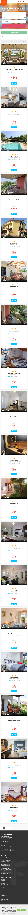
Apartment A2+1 (14, 503)
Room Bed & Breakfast (14, 633)
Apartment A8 (14, 807)
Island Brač (3, 883)
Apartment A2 (14, 677)
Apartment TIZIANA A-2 (14, 416)
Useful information (4, 899)
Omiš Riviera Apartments (5, 868)
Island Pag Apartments (5, 861)
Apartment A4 (14, 113)
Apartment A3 (14, 286)
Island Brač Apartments (5, 866)
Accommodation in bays (5, 842)
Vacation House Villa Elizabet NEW (14, 69)
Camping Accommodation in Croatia (7, 852)
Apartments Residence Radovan (14, 114)
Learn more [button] (12, 913)
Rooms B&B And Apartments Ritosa (14, 635)
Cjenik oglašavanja (4, 895)
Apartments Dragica (14, 201)
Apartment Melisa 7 (14, 547)
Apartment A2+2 (14, 243)
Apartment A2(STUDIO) (14, 330)
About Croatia (3, 892)
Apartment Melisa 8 (14, 156)
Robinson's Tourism (4, 844)
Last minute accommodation (6, 838)
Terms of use (3, 896)
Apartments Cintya (14, 374)
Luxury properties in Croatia (6, 885)
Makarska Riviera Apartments (6, 869)
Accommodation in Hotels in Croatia (7, 849)
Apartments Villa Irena (14, 678)
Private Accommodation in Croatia (7, 848)
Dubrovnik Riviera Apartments (6, 870)
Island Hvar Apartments (5, 865)
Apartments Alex (14, 722)
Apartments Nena (14, 244)
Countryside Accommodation (6, 846)
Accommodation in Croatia (6, 836)
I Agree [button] (21, 909)
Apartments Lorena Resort (14, 157)
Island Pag (3, 880)
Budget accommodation (5, 841)
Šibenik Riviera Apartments (6, 863)
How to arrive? (3, 900)
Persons (5, 21)
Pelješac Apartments (5, 873)
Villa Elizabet (14, 70)
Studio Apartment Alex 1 (14, 720)
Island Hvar (3, 879)
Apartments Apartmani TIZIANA (14, 418)
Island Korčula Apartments (6, 872)
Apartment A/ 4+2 (14, 199)
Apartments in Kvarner (5, 859)
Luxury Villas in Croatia (5, 884)
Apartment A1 (14, 460)
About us (2, 894)
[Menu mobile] (26, 2)
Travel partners (4, 887)
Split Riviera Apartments (5, 864)
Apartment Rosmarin (14, 590)
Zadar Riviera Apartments (5, 860)
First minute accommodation (6, 837)
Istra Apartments (4, 881)
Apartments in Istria (4, 857)
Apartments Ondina (14, 505)
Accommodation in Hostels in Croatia (8, 850)
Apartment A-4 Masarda (14, 373)
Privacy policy (3, 898)
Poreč (9, 116)
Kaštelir (9, 72)
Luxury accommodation (5, 840)
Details (14, 83)
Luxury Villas (3, 845)
